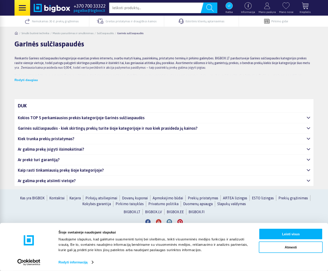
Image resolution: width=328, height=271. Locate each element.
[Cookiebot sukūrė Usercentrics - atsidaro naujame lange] (28, 262)
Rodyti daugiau (26, 80)
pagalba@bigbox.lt (89, 10)
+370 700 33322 (90, 5)
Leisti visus (291, 234)
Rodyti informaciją (72, 262)
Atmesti (291, 247)
